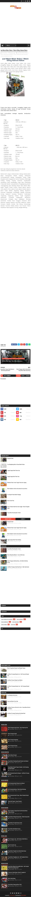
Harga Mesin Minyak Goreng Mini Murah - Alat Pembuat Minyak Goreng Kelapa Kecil (18, 867)
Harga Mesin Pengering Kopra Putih (15, 884)
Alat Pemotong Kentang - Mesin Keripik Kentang (17, 789)
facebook (28, 375)
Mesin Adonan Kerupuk (12, 755)
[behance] (29, 1)
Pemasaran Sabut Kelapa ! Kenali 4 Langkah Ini (17, 872)
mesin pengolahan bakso (6, 56)
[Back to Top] (21, 893)
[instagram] (27, 1)
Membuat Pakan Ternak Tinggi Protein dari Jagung (16, 482)
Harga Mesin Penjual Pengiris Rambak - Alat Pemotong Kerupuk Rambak (18, 767)
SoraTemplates (12, 895)
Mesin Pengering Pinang (12, 745)
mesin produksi (4, 624)
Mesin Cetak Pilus (10, 500)
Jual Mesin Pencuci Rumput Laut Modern (14, 680)
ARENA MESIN (23, 895)
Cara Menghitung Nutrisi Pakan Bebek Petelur (16, 464)
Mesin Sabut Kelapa (11, 878)
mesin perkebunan (4, 622)
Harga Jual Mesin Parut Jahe (12, 701)
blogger (18, 375)
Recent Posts (8, 519)
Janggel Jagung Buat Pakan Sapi (13, 476)
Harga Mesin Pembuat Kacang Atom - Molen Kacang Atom (18, 816)
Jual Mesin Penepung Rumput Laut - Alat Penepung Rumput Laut (18, 686)
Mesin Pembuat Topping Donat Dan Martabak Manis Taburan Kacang (17, 811)
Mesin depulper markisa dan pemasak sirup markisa (17, 488)
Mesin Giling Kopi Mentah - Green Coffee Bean (16, 555)
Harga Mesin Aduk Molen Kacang (14, 828)
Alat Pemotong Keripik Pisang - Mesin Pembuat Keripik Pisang (18, 796)
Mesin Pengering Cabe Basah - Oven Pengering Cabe (18, 727)
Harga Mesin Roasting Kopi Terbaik (14, 512)
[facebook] (21, 1)
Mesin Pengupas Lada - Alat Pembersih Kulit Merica (17, 839)
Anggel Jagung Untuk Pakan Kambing (14, 539)
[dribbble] (25, 1)
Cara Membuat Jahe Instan (12, 695)
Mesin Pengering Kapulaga (13, 739)
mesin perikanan (20, 619)
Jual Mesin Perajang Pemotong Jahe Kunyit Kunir (16, 713)
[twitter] (12, 893)
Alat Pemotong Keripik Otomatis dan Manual (16, 783)
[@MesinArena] (23, 1)
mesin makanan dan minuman (21, 54)
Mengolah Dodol (10, 458)
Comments (23, 519)
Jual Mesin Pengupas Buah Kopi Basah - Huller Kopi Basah (18, 567)
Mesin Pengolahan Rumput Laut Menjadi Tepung (16, 668)
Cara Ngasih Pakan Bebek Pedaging (14, 494)
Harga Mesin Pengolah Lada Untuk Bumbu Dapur (17, 851)
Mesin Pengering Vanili (12, 733)
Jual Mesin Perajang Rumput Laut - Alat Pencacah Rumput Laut (18, 674)
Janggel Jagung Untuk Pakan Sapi (13, 470)
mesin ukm (13, 624)
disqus (23, 375)
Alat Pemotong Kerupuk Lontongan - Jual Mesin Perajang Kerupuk (18, 773)
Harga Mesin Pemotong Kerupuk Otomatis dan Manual (18, 761)
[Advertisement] (15, 27)
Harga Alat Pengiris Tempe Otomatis (15, 801)
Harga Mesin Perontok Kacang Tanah (15, 822)
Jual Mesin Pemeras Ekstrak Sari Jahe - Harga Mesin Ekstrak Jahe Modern (18, 708)
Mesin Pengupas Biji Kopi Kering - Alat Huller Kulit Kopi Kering (17, 561)
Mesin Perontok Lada (12, 845)
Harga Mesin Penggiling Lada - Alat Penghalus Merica (18, 857)
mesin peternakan (15, 622)
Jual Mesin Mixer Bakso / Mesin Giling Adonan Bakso (13, 358)
